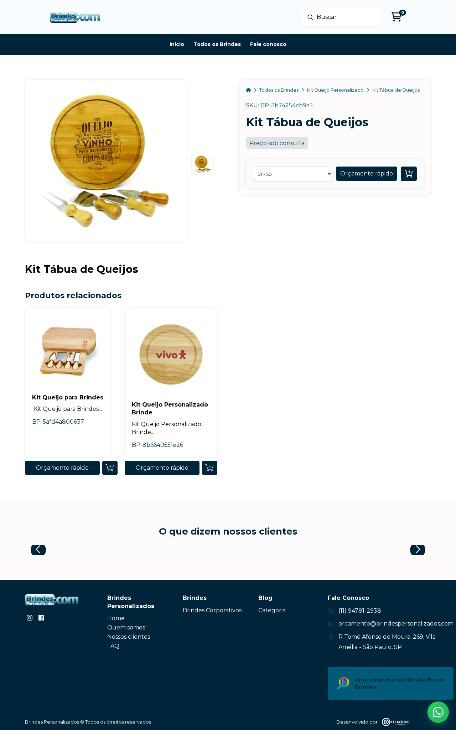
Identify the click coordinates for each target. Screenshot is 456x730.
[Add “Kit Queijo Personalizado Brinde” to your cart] (209, 468)
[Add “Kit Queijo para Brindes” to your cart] (110, 468)
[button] (366, 174)
